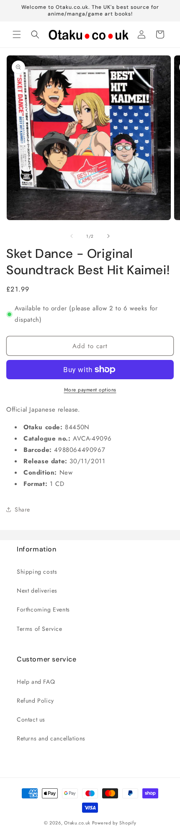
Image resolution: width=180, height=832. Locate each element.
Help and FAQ (36, 681)
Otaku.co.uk (77, 822)
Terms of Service (39, 629)
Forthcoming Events (43, 609)
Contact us (31, 719)
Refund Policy (35, 700)
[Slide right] (108, 236)
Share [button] (22, 509)
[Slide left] (71, 236)
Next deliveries (37, 590)
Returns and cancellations (51, 738)
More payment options (90, 390)
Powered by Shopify (114, 822)
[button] (17, 34)
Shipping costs (37, 571)
